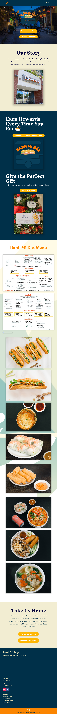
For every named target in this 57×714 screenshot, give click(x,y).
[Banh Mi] (28, 367)
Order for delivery (28, 36)
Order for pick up (28, 31)
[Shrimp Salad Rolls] (28, 459)
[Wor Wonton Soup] (28, 593)
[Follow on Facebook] (7, 689)
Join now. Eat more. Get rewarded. (28, 135)
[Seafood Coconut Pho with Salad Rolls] (28, 527)
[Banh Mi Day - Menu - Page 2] (28, 329)
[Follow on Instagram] (4, 689)
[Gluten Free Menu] (7, 332)
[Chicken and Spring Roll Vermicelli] (28, 560)
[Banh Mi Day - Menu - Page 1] (28, 290)
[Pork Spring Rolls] (28, 492)
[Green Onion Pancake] (28, 431)
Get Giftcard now (28, 190)
